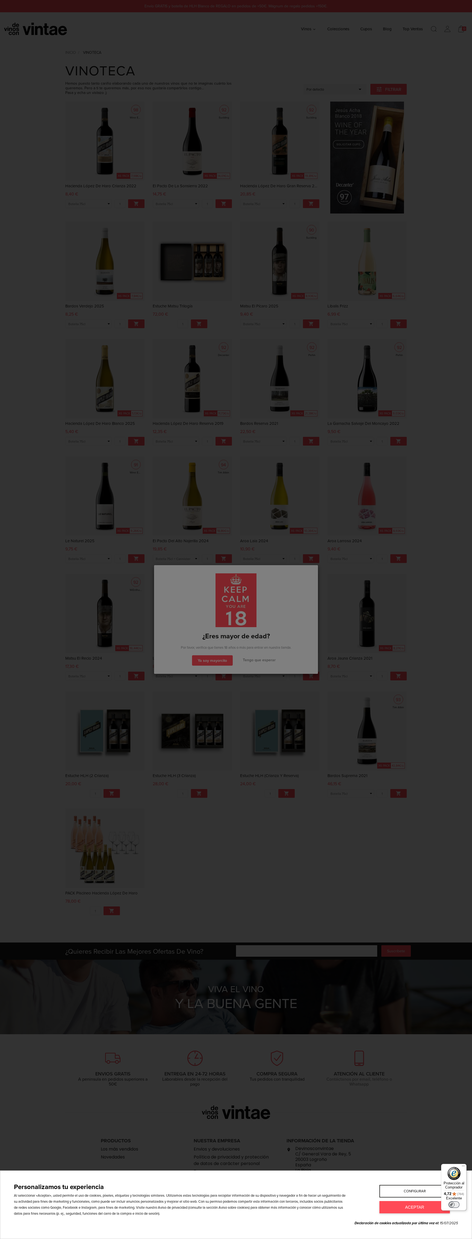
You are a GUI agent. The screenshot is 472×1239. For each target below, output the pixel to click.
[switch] (454, 1204)
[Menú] (463, 1167)
